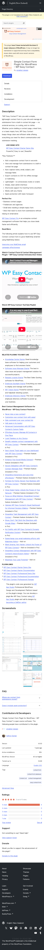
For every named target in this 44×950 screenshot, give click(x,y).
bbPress (6, 910)
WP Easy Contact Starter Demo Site (20, 148)
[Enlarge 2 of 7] (18, 639)
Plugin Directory (7, 9)
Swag (26, 897)
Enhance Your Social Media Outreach (19, 460)
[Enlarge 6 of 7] (39, 658)
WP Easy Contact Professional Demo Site (19, 573)
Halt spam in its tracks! (13, 423)
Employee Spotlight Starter (15, 384)
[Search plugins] (24, 23)
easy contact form (35, 782)
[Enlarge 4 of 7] (39, 614)
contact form (37, 770)
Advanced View (8, 788)
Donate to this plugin (10, 856)
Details (6, 83)
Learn (4, 886)
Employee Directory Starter (15, 396)
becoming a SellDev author (16, 602)
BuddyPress (7, 914)
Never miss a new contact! (15, 414)
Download (7, 76)
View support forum (9, 838)
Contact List (23, 778)
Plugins (25, 876)
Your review (6, 823)
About (4, 869)
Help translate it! (22, 16)
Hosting (5, 876)
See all (39, 823)
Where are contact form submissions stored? (11, 698)
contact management (34, 778)
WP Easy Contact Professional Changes (18, 580)
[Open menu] (40, 3)
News (4, 872)
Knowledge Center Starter (15, 359)
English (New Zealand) (15, 923)
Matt (5, 907)
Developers (6, 893)
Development (9, 99)
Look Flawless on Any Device (16, 438)
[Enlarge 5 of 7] (39, 639)
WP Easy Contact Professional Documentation (21, 576)
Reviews (7, 89)
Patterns (26, 879)
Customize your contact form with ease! (20, 417)
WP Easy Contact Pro (10, 218)
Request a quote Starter (14, 378)
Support (7, 105)
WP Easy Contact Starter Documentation (19, 570)
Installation (8, 94)
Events (25, 889)
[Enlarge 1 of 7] (18, 614)
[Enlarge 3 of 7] (18, 659)
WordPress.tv (8, 897)
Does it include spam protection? (14, 706)
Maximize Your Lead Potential (16, 560)
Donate (27, 893)
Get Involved (28, 886)
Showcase (27, 869)
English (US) (38, 765)
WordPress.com (9, 903)
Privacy (5, 879)
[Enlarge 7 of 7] (39, 675)
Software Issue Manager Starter (17, 368)
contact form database (34, 774)
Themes (26, 872)
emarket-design (22, 70)
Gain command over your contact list (19, 420)
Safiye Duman (11, 736)
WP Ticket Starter (12, 390)
